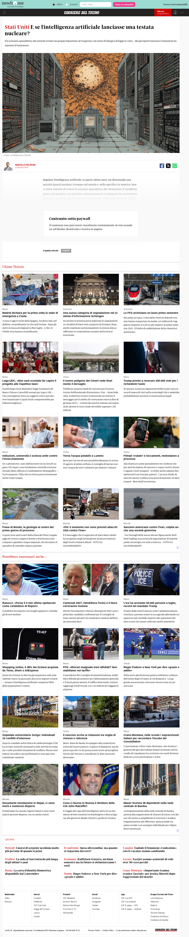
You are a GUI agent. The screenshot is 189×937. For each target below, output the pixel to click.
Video (7, 898)
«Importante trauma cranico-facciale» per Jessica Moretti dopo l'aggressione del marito (149, 873)
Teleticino (154, 901)
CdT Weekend (69, 898)
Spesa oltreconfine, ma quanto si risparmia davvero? (90, 849)
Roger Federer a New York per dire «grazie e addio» (90, 875)
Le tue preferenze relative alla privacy (131, 930)
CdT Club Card (40, 905)
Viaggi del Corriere (41, 909)
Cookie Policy (108, 930)
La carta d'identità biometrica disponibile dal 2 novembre (28, 872)
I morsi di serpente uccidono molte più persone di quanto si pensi (32, 849)
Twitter (95, 905)
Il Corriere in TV (69, 909)
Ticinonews (155, 909)
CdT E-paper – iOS (129, 905)
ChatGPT (66, 250)
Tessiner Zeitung (157, 913)
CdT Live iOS (126, 898)
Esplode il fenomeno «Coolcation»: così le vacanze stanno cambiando (150, 849)
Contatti (37, 898)
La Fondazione (156, 898)
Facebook (96, 898)
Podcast (8, 901)
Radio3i (153, 905)
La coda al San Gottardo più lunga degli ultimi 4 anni (31, 861)
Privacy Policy (94, 930)
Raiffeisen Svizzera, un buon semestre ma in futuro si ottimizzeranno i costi (90, 862)
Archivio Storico (70, 901)
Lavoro (37, 913)
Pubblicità (38, 901)
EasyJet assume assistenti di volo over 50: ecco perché (148, 861)
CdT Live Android (128, 901)
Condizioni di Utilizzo (159, 916)
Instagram (96, 901)
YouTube (96, 909)
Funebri (37, 916)
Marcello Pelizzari (25, 165)
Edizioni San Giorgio (71, 905)
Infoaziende (68, 913)
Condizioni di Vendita (159, 920)
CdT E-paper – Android (131, 909)
